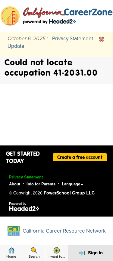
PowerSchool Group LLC (69, 193)
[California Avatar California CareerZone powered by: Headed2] (56, 16)
